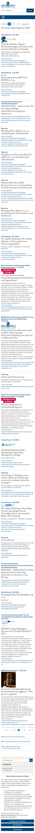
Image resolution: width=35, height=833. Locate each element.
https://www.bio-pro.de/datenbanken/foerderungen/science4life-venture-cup (17, 386)
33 (30, 730)
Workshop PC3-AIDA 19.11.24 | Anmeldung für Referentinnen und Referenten (17, 213)
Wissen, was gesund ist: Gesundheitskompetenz (11, 406)
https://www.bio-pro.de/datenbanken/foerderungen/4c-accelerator (14, 555)
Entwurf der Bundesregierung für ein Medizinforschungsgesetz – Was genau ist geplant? (17, 691)
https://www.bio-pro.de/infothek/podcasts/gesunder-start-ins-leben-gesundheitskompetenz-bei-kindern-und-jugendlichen (17, 308)
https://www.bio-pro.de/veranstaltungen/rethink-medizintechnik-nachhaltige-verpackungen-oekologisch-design (15, 463)
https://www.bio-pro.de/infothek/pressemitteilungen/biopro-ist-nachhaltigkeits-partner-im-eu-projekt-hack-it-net (17, 661)
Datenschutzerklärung (8, 815)
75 (19, 24)
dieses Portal (8, 768)
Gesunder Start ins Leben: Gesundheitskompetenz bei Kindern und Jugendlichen (17, 278)
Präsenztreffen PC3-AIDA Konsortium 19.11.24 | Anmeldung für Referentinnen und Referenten (16, 185)
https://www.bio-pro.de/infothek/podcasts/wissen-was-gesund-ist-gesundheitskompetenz (17, 432)
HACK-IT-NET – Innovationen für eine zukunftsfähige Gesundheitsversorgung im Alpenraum (17, 110)
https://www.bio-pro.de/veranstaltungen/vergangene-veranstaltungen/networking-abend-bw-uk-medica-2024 (15, 92)
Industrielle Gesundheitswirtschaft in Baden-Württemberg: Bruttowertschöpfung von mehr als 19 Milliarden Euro (17, 334)
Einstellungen (17, 829)
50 (14, 24)
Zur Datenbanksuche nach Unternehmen (16, 742)
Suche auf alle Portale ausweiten (14, 737)
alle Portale (7, 770)
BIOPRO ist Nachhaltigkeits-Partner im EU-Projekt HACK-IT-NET (16, 631)
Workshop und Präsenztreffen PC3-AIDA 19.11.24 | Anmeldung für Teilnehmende (17, 157)
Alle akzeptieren (17, 825)
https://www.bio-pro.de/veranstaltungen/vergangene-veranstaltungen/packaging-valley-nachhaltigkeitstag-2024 (13, 606)
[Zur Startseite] (8, 5)
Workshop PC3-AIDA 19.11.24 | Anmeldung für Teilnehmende (15, 132)
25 (10, 24)
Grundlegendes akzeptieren (17, 821)
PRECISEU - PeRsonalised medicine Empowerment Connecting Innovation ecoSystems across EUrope (17, 574)
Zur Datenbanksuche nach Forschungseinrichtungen (12, 747)
